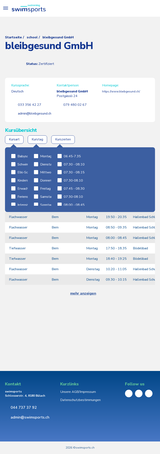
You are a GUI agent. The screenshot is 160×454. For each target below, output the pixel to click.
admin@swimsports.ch (30, 417)
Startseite (13, 37)
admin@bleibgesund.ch (34, 113)
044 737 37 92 (24, 407)
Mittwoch (47, 172)
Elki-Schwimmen (30, 172)
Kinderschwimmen (31, 180)
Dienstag (47, 164)
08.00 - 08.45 (74, 205)
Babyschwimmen (30, 156)
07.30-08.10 (73, 180)
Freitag (45, 188)
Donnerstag (49, 180)
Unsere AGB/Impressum (78, 392)
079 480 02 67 (75, 104)
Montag (46, 156)
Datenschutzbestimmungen (80, 400)
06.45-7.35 (72, 156)
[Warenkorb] (152, 8)
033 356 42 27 (29, 104)
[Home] (28, 8)
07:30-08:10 (73, 196)
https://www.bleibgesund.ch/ (121, 91)
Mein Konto (140, 8)
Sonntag (46, 205)
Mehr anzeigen (83, 293)
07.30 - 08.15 (74, 172)
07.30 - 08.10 (74, 164)
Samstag (46, 196)
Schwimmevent (29, 164)
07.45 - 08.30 (74, 188)
